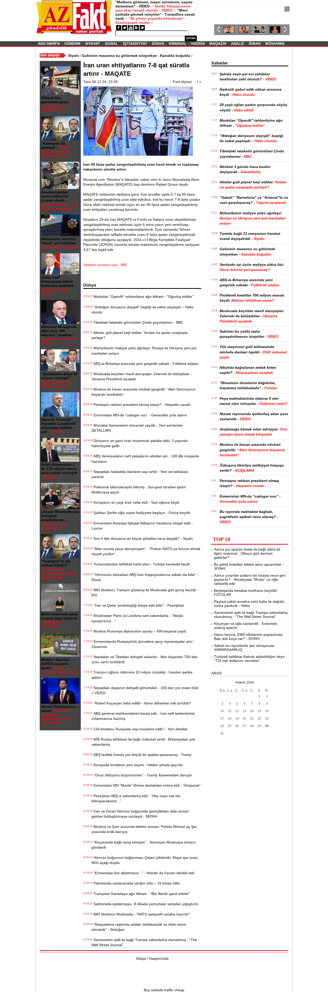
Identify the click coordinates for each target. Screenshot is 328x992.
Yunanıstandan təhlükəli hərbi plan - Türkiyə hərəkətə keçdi (140, 564)
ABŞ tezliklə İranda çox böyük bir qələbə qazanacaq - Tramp (141, 755)
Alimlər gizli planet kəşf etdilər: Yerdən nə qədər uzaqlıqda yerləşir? (139, 335)
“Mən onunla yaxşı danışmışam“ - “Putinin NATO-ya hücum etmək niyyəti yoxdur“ (145, 551)
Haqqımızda (159, 958)
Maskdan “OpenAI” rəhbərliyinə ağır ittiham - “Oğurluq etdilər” (142, 296)
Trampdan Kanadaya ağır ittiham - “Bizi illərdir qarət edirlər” (140, 894)
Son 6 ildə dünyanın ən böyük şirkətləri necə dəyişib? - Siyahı (142, 538)
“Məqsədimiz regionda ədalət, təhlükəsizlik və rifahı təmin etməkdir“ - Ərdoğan (138, 927)
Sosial (111, 43)
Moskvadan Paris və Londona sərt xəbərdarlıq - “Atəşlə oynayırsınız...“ (137, 618)
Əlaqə (141, 958)
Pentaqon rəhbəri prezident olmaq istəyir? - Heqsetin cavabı (141, 405)
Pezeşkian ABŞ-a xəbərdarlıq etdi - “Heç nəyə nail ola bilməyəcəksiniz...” (135, 798)
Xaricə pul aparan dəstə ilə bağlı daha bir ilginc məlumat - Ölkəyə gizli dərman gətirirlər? (247, 553)
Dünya (158, 43)
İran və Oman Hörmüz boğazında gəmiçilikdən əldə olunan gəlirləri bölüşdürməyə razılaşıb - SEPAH (140, 813)
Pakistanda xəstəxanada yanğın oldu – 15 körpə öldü (135, 883)
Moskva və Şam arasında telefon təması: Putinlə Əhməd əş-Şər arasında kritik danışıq (144, 829)
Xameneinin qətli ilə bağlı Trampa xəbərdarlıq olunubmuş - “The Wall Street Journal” (144, 942)
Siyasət (92, 43)
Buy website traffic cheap (164, 990)
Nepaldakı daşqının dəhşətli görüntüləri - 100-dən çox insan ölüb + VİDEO (144, 690)
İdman (255, 43)
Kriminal (178, 43)
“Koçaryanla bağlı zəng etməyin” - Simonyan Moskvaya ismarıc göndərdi (143, 844)
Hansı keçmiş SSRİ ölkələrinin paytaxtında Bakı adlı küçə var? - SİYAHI (248, 636)
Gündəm (72, 43)
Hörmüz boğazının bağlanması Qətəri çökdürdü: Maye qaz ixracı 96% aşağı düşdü (144, 860)
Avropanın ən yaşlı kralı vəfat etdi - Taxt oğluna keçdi (135, 502)
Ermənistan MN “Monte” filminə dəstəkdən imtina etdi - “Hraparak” (146, 785)
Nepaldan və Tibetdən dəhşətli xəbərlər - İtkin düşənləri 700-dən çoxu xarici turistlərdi (144, 659)
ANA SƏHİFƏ (49, 43)
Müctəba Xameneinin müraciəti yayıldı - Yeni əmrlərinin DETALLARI (137, 427)
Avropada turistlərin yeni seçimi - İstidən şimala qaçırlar (137, 765)
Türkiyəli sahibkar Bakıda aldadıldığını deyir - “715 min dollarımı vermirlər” (250, 659)
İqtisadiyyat (135, 43)
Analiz (237, 43)
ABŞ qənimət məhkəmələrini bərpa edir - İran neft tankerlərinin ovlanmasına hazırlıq (143, 716)
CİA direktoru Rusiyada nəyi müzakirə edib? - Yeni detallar (139, 729)
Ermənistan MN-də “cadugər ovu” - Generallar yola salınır (139, 415)
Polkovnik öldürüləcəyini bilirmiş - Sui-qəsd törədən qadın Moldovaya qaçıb (138, 489)
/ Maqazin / (211, 9)
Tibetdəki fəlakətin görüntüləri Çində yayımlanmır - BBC (137, 322)
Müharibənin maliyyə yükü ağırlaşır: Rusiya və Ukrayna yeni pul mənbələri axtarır (143, 350)
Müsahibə (274, 43)
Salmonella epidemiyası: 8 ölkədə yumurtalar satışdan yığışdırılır (144, 904)
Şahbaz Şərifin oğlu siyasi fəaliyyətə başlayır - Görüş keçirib (140, 513)
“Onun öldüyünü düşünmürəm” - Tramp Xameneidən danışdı (141, 775)
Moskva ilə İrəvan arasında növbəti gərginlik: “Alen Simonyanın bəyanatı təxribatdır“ (143, 391)
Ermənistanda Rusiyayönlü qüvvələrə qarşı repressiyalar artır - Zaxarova (143, 644)
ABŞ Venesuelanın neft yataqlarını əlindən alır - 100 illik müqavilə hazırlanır (145, 458)
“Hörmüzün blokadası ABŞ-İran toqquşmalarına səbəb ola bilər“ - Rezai (145, 577)
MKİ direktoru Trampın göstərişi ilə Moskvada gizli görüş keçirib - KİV (144, 592)
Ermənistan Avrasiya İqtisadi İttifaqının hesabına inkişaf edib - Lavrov (142, 525)
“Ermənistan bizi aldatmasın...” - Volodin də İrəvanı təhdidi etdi (142, 873)
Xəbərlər (219, 63)
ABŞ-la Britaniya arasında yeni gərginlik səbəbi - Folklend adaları (145, 364)
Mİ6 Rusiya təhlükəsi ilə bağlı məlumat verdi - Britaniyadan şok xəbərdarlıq (143, 741)
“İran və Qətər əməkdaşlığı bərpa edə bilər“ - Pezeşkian (137, 605)
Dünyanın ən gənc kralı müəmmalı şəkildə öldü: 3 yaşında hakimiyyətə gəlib (139, 443)
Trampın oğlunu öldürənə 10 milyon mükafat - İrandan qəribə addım (141, 674)
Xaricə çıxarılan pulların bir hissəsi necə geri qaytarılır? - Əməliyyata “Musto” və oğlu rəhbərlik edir (249, 579)
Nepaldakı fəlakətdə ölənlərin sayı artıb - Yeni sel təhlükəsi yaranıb (139, 474)
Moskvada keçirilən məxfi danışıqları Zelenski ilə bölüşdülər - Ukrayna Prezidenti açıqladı (141, 376)
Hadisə (198, 43)
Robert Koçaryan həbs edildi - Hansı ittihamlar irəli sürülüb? (141, 703)
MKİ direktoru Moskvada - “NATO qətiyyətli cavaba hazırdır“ (140, 914)
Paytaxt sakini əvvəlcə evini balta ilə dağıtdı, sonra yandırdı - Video (249, 603)
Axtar (191, 38)
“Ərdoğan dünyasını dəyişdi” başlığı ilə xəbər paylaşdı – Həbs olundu (142, 309)
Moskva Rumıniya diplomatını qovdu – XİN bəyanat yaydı (138, 631)
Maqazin (217, 43)
